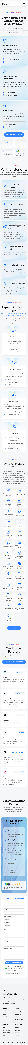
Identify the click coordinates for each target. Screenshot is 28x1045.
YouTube (17, 1030)
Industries (5, 1014)
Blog (3, 1027)
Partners (5, 1016)
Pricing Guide (6, 1032)
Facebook (17, 1027)
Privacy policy (18, 1014)
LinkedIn (17, 1035)
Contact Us (18, 1012)
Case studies (6, 1030)
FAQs (4, 1035)
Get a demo (18, 1017)
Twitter (17, 1032)
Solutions (5, 1012)
